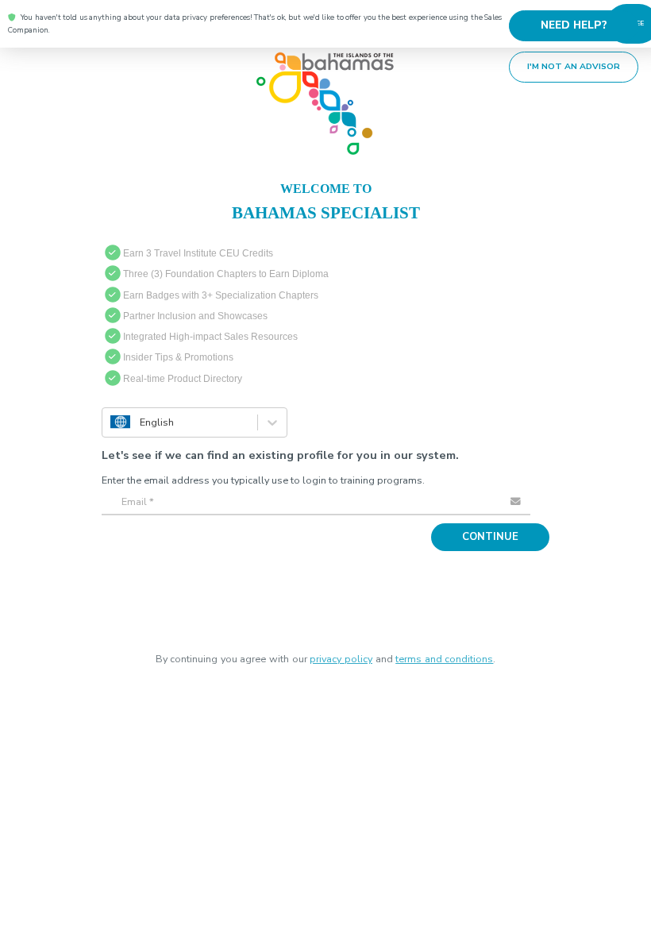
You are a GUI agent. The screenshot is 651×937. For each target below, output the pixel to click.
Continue (495, 532)
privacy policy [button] (341, 654)
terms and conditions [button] (444, 654)
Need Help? (579, 23)
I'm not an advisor (580, 61)
